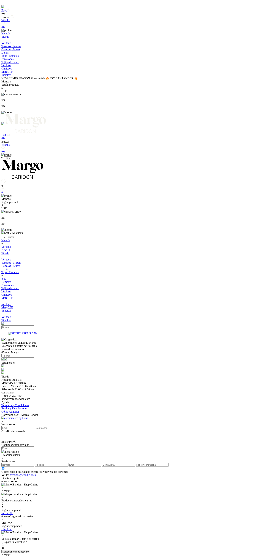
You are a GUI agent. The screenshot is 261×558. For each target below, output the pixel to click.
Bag (4, 12)
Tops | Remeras (10, 55)
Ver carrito (7, 513)
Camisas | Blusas (10, 49)
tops (3, 278)
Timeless (6, 310)
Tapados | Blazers (11, 46)
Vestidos (6, 65)
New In (5, 240)
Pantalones (7, 58)
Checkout (6, 529)
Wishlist (5, 24)
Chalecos (6, 68)
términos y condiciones (23, 474)
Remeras (6, 281)
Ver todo (6, 43)
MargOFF (7, 297)
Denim (5, 52)
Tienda (5, 253)
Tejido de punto (10, 62)
